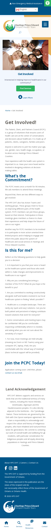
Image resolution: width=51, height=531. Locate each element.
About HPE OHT (11, 462)
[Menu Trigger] (45, 24)
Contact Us (33, 462)
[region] (25, 52)
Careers (23, 462)
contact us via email (13, 373)
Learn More (27, 98)
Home (7, 110)
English (23, 9)
